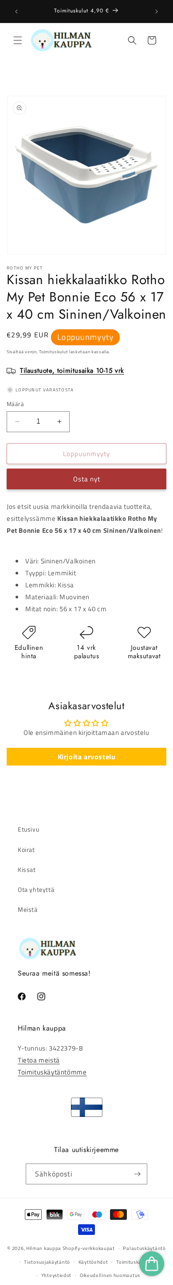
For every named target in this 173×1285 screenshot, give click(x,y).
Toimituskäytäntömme (52, 1072)
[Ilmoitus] (156, 11)
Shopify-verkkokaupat (89, 1248)
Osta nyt (86, 479)
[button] (18, 40)
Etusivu (28, 829)
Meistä (28, 909)
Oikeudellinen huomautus (110, 1275)
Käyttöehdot (93, 1261)
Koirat (26, 849)
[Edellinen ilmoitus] (16, 11)
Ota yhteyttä (36, 889)
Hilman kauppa (43, 1248)
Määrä (15, 404)
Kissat (27, 869)
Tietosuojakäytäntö (47, 1261)
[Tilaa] (137, 1174)
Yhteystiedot (56, 1275)
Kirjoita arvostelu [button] (87, 756)
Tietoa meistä (39, 1060)
